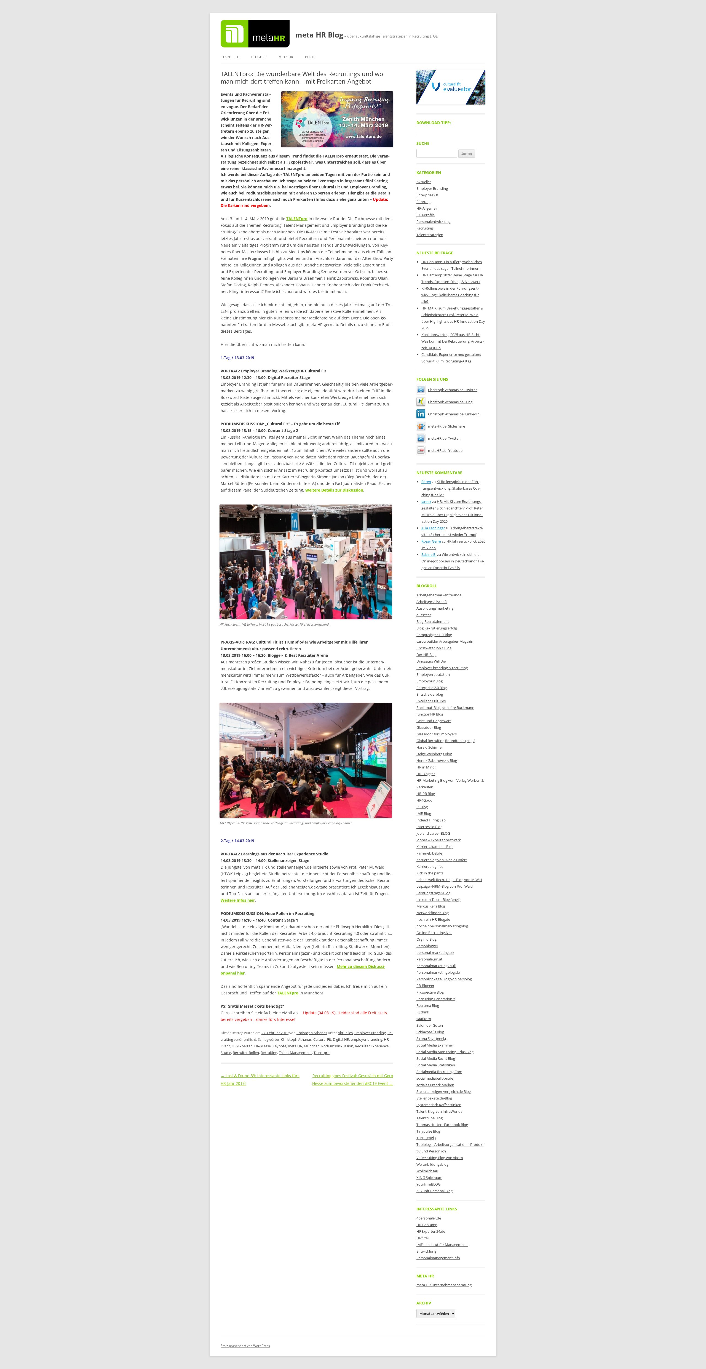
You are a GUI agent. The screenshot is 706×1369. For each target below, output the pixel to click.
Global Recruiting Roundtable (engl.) (445, 740)
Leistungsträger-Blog (433, 892)
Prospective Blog (430, 992)
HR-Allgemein (427, 208)
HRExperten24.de (430, 1231)
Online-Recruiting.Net (434, 932)
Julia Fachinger (433, 527)
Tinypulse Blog (428, 1131)
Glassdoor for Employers (436, 734)
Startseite (230, 57)
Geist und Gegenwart (433, 720)
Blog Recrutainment (432, 621)
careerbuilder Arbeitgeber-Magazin (444, 641)
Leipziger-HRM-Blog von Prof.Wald (444, 886)
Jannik (426, 501)
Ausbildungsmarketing (434, 608)
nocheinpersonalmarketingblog (442, 926)
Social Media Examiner (434, 1045)
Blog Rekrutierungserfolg (436, 628)
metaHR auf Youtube (445, 450)
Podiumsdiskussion (337, 1046)
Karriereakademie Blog (434, 846)
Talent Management (295, 1052)
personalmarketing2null (436, 965)
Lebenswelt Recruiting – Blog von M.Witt (449, 879)
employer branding (366, 1039)
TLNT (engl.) (426, 1137)
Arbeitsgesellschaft (431, 601)
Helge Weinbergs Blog (434, 753)
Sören (426, 481)
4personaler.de (428, 1218)
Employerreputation (433, 674)
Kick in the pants (429, 873)
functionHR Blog (429, 714)
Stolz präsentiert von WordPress (245, 1345)
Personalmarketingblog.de (438, 972)
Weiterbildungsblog (432, 1164)
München (312, 1046)
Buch (309, 57)
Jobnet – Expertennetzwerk (438, 839)
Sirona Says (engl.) (431, 1038)
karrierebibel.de (429, 853)
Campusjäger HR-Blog (434, 634)
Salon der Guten (429, 1025)
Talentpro (322, 1052)
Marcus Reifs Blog (430, 906)
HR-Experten (242, 1046)
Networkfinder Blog (432, 912)
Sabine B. (428, 554)
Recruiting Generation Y (435, 998)
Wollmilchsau (427, 1170)
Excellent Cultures (431, 700)
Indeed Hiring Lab (431, 820)
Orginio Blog (426, 939)
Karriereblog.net (429, 866)
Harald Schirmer (429, 747)
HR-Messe (262, 1046)
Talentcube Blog (429, 1118)
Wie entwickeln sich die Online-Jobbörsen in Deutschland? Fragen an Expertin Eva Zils (452, 561)
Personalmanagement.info (438, 1257)
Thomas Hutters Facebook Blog (442, 1124)
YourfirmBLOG (428, 1184)
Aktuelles (345, 1032)
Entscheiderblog (429, 694)
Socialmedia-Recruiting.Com (439, 1071)
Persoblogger (427, 945)
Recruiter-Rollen (246, 1052)
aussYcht (423, 614)
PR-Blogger (425, 985)
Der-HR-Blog (426, 654)
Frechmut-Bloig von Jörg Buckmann (445, 707)
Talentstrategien (429, 234)
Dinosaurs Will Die (431, 661)
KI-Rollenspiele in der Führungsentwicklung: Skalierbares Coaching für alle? (450, 295)
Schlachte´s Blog (430, 1031)
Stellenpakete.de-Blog (434, 1098)
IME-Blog (423, 813)
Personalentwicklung (433, 221)
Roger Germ (431, 541)
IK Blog (422, 806)
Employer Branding (370, 1032)
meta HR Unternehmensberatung (444, 1284)
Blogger (258, 57)
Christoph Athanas (311, 1032)
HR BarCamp (426, 1224)
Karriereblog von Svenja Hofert (441, 859)
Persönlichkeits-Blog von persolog (444, 978)
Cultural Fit (322, 1039)
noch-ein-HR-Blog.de (433, 919)
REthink (422, 1012)
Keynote (279, 1046)
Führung (423, 201)
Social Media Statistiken (435, 1065)
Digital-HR (341, 1039)
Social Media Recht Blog (435, 1058)
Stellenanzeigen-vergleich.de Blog (443, 1091)
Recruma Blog (427, 1005)
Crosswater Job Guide (433, 647)
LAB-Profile (425, 214)
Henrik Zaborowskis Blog (436, 760)
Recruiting (269, 1052)
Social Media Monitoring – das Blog (445, 1051)
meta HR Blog (319, 35)
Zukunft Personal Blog (434, 1190)
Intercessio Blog (429, 826)
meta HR (286, 57)
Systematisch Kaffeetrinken (438, 1104)
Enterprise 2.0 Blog (431, 687)
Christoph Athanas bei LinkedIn (454, 414)
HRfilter (422, 1237)
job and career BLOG (433, 833)
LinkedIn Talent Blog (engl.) (438, 899)
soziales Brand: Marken (435, 1084)
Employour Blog (429, 681)
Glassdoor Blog (428, 727)
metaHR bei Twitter (444, 438)
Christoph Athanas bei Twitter (452, 389)
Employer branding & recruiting (442, 667)
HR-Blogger (425, 773)
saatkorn (423, 1018)
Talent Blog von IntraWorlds (439, 1111)
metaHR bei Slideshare (446, 426)
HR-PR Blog (425, 793)
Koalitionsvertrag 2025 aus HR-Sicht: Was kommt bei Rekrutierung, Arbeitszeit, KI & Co (452, 341)
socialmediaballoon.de (434, 1078)
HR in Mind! (425, 767)
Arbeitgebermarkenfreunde (438, 595)
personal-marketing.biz (435, 952)
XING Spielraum (429, 1177)
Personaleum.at (429, 959)
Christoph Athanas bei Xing (450, 401)
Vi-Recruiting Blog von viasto (439, 1157)
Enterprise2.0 (427, 195)
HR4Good (424, 800)
